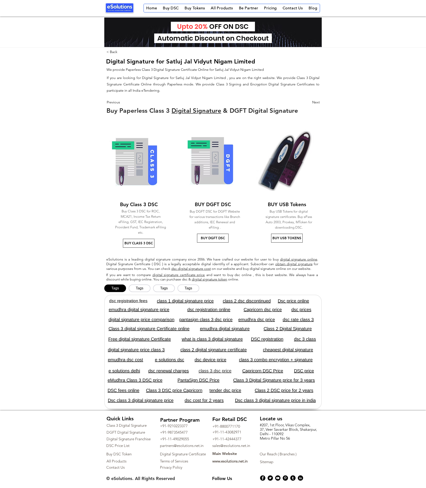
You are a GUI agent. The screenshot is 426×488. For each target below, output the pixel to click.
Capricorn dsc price (263, 309)
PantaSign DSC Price (198, 380)
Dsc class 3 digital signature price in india (275, 400)
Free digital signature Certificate (139, 339)
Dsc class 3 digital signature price (141, 400)
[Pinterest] (285, 478)
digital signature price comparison (141, 319)
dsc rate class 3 (298, 319)
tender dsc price (225, 390)
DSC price (304, 370)
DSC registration (267, 339)
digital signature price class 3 (136, 349)
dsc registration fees (128, 300)
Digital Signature (196, 110)
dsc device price (210, 359)
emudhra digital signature (225, 328)
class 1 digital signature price (185, 300)
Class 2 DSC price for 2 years (284, 390)
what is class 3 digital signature (212, 339)
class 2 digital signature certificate (213, 349)
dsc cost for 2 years (204, 400)
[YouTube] (277, 478)
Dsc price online (293, 300)
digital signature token (209, 279)
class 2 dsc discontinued (247, 300)
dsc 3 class (305, 339)
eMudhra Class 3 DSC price (135, 380)
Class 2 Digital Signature (288, 328)
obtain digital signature (294, 264)
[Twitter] (270, 478)
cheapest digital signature (288, 349)
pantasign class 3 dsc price (206, 319)
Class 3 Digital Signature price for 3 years (274, 380)
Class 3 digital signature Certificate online (148, 328)
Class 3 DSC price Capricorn (174, 390)
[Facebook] (262, 478)
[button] (170, 8)
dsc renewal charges (168, 370)
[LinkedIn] (300, 478)
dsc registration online (208, 309)
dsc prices (301, 309)
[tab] (115, 288)
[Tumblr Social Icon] (293, 478)
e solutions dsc (169, 359)
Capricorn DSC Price (262, 370)
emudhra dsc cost (125, 359)
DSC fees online (123, 390)
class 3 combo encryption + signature (276, 359)
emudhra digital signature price (139, 309)
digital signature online (298, 259)
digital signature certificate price (178, 275)
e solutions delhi (124, 370)
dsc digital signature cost (191, 269)
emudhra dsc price (256, 319)
